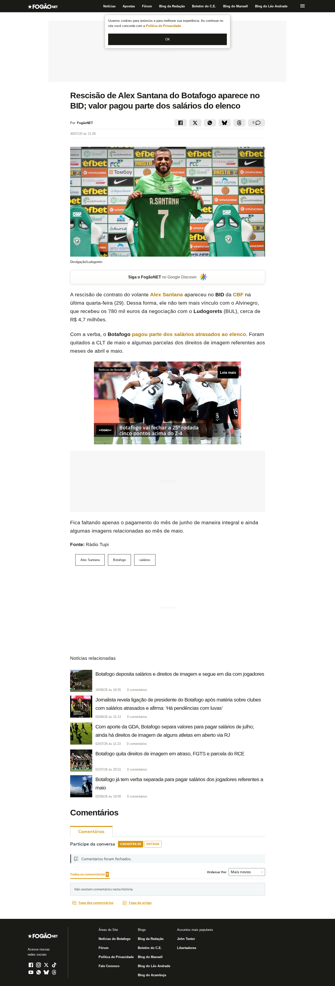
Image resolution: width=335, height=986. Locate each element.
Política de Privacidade (164, 26)
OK (167, 39)
